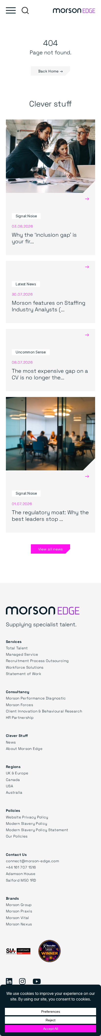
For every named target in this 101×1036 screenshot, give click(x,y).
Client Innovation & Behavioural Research (44, 711)
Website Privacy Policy (27, 817)
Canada (13, 779)
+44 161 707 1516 (21, 867)
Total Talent (17, 647)
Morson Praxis (19, 910)
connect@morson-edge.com (32, 860)
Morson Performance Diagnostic (36, 698)
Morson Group (19, 904)
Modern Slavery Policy (26, 823)
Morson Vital (17, 917)
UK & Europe (17, 772)
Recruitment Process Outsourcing (37, 660)
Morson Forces (19, 704)
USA (9, 785)
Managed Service (22, 654)
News (11, 742)
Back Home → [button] (50, 71)
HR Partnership (20, 717)
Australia (14, 792)
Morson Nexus (19, 923)
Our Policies (17, 836)
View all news (50, 549)
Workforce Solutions (25, 667)
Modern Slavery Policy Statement (37, 829)
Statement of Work (23, 673)
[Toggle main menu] (11, 10)
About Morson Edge (24, 748)
